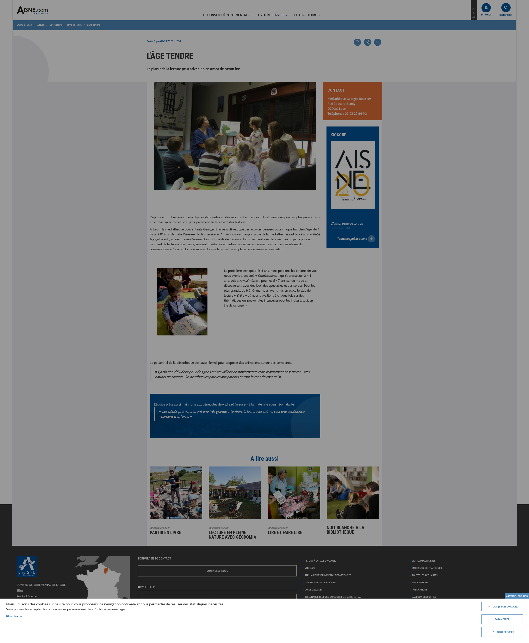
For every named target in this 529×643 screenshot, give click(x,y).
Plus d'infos (14, 616)
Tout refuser (503, 632)
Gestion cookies (517, 596)
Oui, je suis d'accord (503, 606)
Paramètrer (502, 619)
